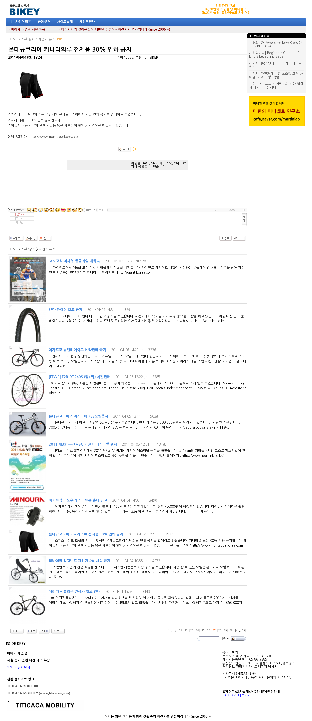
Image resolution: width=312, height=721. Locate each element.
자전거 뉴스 (47, 249)
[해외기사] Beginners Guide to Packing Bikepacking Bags (276, 54)
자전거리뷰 (23, 21)
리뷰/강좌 (28, 249)
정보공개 (289, 663)
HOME (12, 249)
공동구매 (44, 21)
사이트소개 (65, 21)
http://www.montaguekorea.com (54, 136)
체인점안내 (87, 21)
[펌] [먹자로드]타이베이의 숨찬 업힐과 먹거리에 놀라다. (276, 85)
